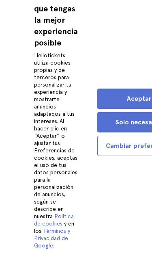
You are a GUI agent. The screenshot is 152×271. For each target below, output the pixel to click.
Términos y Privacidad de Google (52, 238)
